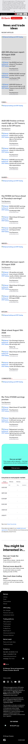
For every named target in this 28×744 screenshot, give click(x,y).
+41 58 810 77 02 (11, 654)
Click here (11, 658)
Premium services (8, 612)
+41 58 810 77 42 (13, 652)
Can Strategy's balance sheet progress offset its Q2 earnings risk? (17, 342)
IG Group (5, 736)
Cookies (10, 670)
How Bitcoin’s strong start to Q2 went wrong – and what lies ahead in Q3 (17, 420)
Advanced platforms (9, 633)
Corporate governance (9, 656)
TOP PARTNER (14, 721)
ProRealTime (6, 628)
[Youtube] (15, 682)
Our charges (6, 610)
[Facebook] (4, 682)
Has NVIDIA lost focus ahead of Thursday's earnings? (16, 64)
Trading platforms (8, 619)
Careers (11, 736)
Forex (4, 102)
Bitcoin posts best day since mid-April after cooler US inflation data (16, 364)
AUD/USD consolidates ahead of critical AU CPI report (16, 150)
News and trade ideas (9, 642)
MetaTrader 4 (7, 630)
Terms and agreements (17, 668)
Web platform (7, 621)
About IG (16, 670)
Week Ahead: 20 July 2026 (17, 352)
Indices (4, 243)
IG (4, 668)
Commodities (6, 378)
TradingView (6, 626)
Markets (5, 594)
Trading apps (7, 624)
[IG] (6, 18)
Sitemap (7, 668)
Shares (4, 177)
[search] (25, 18)
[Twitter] (12, 682)
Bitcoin (4, 311)
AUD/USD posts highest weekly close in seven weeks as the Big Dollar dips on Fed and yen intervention (16, 137)
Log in (25, 14)
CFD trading (6, 607)
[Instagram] (8, 682)
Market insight (7, 639)
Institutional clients (8, 615)
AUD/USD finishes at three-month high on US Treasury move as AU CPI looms (13, 123)
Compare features (8, 635)
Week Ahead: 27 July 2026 (17, 407)
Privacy (5, 670)
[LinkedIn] (19, 682)
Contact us (6, 649)
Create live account (16, 18)
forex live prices (11, 524)
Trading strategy (8, 644)
